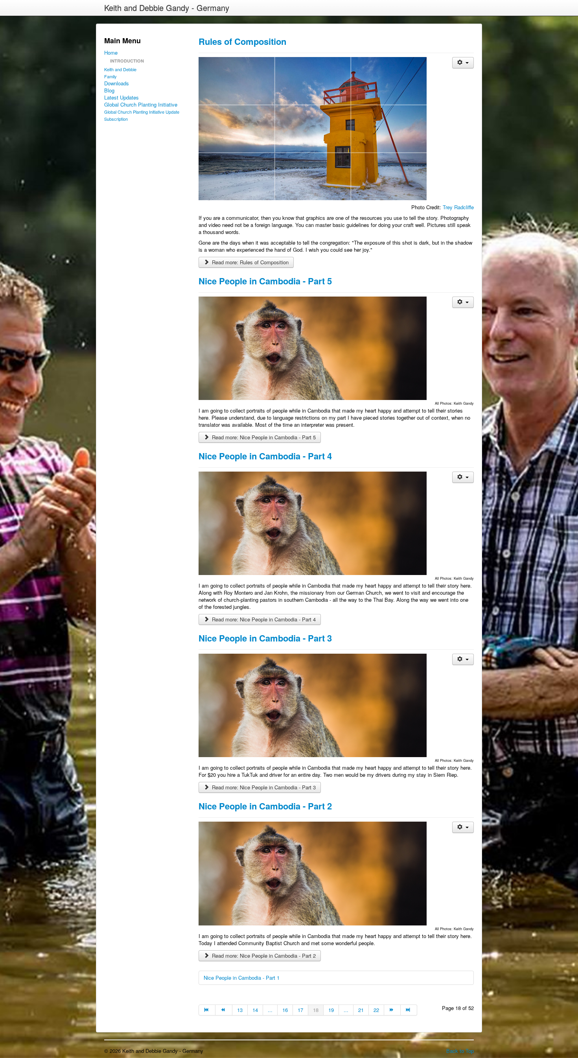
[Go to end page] (409, 1010)
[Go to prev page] (223, 1010)
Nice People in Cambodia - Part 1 (242, 977)
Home (111, 52)
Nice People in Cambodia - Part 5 (265, 281)
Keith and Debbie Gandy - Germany (166, 7)
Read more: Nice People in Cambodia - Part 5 (263, 437)
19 (331, 1010)
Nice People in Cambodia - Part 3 (265, 638)
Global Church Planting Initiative (140, 104)
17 (300, 1010)
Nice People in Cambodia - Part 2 (265, 806)
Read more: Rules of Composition (249, 262)
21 (361, 1010)
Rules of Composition (242, 41)
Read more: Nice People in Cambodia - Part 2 (263, 955)
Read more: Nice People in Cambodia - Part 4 (263, 619)
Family (110, 76)
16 (285, 1010)
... (270, 1010)
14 (255, 1010)
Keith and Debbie (120, 69)
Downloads (116, 83)
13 (240, 1010)
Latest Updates (121, 97)
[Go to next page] (392, 1010)
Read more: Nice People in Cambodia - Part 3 (263, 787)
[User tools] (463, 62)
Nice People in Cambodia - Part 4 (265, 456)
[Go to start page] (207, 1010)
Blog (109, 90)
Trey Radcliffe (458, 207)
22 (376, 1010)
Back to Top (460, 1050)
